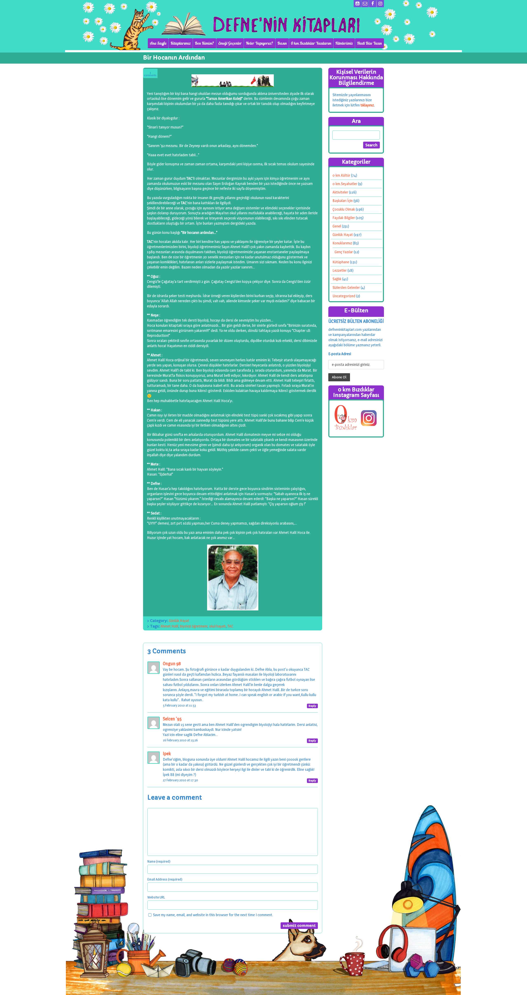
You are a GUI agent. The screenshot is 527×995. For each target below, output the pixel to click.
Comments (150, 74)
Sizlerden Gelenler (346, 287)
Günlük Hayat (179, 620)
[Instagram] (380, 3)
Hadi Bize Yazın (369, 43)
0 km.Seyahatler (344, 184)
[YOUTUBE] (357, 3)
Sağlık (336, 279)
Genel (336, 226)
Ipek (167, 753)
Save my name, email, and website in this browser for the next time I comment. (213, 915)
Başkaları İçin (342, 200)
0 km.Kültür (341, 175)
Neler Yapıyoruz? (259, 43)
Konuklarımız (342, 243)
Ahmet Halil (169, 626)
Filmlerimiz (344, 43)
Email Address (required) (164, 879)
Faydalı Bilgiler (343, 218)
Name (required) (158, 861)
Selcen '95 (172, 718)
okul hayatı (217, 626)
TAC (230, 626)
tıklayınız (367, 105)
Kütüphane (340, 262)
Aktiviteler (340, 192)
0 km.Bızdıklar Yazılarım (311, 43)
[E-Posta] (365, 3)
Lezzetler (339, 270)
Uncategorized (343, 296)
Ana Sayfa (158, 43)
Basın (282, 43)
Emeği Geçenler (230, 43)
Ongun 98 (172, 663)
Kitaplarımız (180, 43)
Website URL (156, 897)
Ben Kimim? (204, 43)
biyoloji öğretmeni (194, 626)
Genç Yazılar (344, 252)
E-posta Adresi (339, 354)
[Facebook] (372, 3)
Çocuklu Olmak (343, 209)
